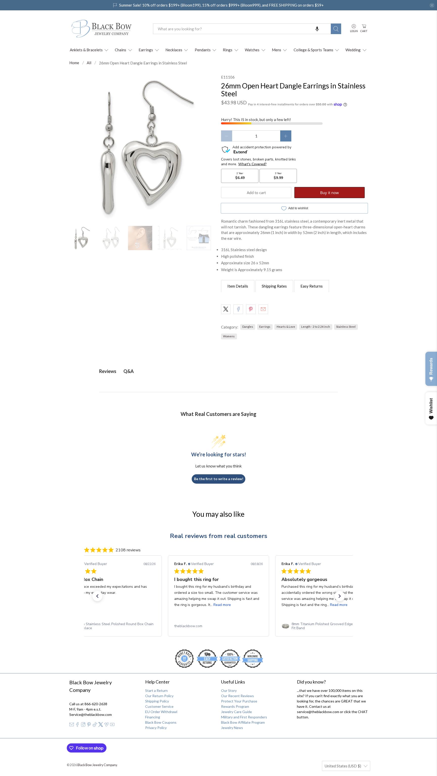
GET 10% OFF (218, 427)
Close (218, 444)
